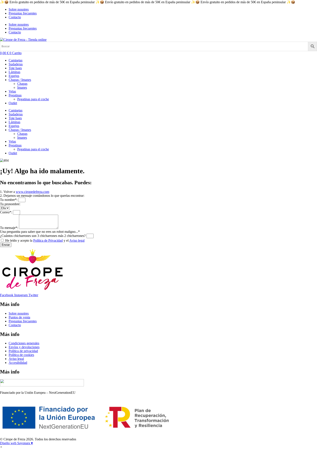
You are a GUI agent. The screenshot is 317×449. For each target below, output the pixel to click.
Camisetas (15, 60)
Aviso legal (77, 240)
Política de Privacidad (48, 240)
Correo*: (6, 212)
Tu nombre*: (9, 200)
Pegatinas (15, 95)
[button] (1, 447)
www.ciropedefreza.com (32, 192)
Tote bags (15, 68)
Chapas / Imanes (20, 80)
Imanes (22, 87)
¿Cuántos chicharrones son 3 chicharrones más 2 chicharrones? (43, 236)
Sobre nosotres (19, 9)
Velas (12, 91)
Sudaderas (16, 64)
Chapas (22, 83)
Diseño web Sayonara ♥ (16, 443)
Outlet (13, 103)
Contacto (15, 17)
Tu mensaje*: (9, 228)
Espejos (14, 76)
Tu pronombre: (10, 204)
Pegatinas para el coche (33, 99)
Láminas (14, 72)
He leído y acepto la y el (45, 240)
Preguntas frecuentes (23, 13)
